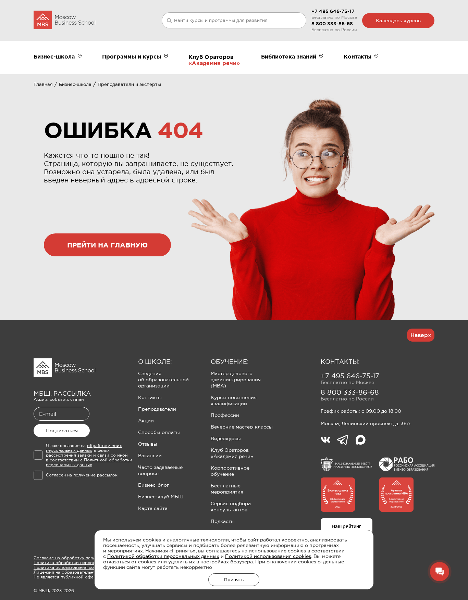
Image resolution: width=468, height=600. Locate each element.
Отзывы (147, 444)
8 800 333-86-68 (332, 23)
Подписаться (62, 430)
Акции (146, 420)
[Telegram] (346, 440)
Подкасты (223, 521)
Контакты (150, 397)
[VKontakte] (329, 440)
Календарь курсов (398, 20)
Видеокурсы (226, 438)
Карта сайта (153, 508)
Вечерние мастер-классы (242, 427)
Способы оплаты (159, 432)
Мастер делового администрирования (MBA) (236, 379)
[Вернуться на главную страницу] (64, 20)
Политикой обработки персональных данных (163, 556)
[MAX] (360, 440)
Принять (234, 579)
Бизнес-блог (153, 485)
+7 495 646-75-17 (333, 11)
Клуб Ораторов (211, 57)
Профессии (225, 415)
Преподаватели (157, 409)
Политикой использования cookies (268, 556)
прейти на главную (107, 245)
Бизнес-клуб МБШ (160, 496)
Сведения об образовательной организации (163, 379)
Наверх (420, 335)
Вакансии (150, 455)
